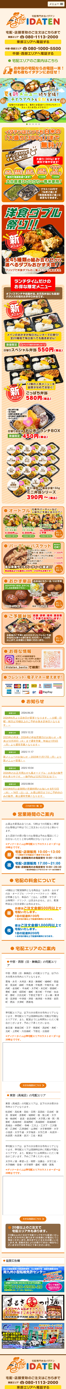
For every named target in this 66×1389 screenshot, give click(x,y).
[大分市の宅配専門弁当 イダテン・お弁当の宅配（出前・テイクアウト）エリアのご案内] (33, 62)
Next (63, 101)
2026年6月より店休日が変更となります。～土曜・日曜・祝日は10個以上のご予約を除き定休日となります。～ (32, 721)
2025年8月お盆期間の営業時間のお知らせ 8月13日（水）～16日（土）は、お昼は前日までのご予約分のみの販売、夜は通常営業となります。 (32, 792)
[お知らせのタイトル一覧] (33, 804)
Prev (3, 101)
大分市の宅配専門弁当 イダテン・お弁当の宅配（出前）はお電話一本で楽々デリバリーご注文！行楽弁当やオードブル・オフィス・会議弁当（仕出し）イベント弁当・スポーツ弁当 (33, 102)
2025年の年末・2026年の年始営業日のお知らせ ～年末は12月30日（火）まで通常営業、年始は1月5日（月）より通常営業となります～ (32, 741)
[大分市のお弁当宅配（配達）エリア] (33, 1087)
